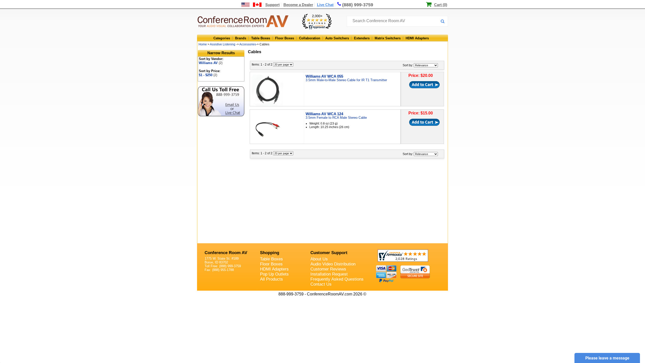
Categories (221, 38)
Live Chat (325, 5)
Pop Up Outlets (274, 274)
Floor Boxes (284, 38)
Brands (240, 38)
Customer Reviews (328, 269)
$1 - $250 (208, 75)
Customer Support (328, 252)
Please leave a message (607, 358)
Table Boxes (260, 38)
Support (272, 5)
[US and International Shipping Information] (251, 5)
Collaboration (309, 38)
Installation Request (329, 274)
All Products (271, 279)
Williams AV (210, 63)
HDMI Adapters (417, 38)
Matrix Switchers (388, 38)
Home (203, 44)
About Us (319, 259)
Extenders (362, 38)
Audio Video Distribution (333, 264)
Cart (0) (440, 5)
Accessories (247, 44)
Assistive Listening (222, 44)
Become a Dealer (298, 5)
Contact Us (321, 284)
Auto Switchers (337, 38)
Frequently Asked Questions (337, 279)
